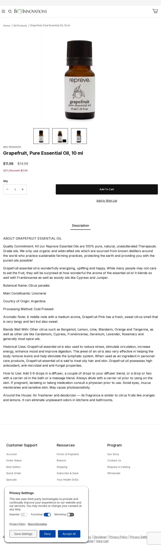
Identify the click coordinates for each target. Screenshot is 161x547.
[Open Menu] (3, 11)
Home (6, 25)
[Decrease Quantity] (7, 189)
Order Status (14, 460)
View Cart (102, 541)
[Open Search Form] (10, 11)
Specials (11, 479)
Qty (5, 181)
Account (11, 454)
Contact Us (114, 460)
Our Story (113, 454)
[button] (41, 136)
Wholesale (113, 473)
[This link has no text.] (30, 11)
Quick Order (13, 473)
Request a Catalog (118, 466)
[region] (80, 136)
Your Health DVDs (68, 479)
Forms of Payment (68, 454)
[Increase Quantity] (23, 189)
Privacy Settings (140, 537)
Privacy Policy (118, 537)
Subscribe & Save (68, 473)
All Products (20, 25)
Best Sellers (13, 466)
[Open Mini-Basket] (155, 11)
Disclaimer (100, 537)
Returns (61, 460)
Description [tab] (80, 225)
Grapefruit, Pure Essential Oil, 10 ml (50, 25)
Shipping (62, 466)
